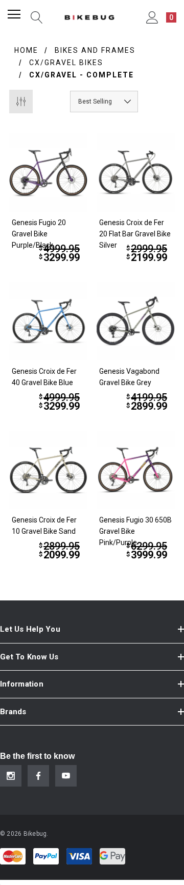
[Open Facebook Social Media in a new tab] (38, 776)
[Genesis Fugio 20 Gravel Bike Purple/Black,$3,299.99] (48, 172)
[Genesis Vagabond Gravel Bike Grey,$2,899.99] (136, 321)
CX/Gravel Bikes (66, 62)
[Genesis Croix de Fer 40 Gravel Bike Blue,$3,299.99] (48, 321)
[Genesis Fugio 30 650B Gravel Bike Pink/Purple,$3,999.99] (136, 470)
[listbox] (104, 101)
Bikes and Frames (95, 50)
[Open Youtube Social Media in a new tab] (66, 776)
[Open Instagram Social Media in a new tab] (10, 776)
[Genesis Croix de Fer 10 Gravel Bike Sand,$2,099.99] (48, 470)
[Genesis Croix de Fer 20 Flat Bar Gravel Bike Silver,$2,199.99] (136, 172)
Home (26, 50)
